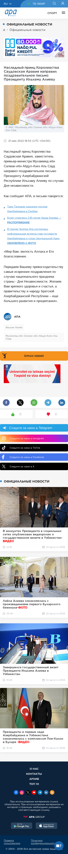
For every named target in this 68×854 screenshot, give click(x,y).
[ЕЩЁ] (62, 13)
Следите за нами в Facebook (27, 457)
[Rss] (52, 792)
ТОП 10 (34, 783)
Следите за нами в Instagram (27, 438)
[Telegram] (40, 792)
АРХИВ (34, 778)
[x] (28, 792)
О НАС (34, 768)
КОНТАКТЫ (34, 773)
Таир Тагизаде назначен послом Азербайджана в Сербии (27, 209)
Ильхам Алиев (14, 327)
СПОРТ (52, 13)
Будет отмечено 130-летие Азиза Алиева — (34, 220)
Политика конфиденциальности (44, 842)
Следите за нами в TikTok (25, 447)
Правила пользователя (12, 842)
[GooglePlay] (21, 826)
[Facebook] (16, 792)
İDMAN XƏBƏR (34, 355)
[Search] (54, 3)
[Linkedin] (46, 792)
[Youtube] (34, 792)
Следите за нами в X (22, 466)
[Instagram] (22, 792)
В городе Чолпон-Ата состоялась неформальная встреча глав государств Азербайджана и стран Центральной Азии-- (33, 236)
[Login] (62, 4)
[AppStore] (46, 826)
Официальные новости (27, 30)
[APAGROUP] (34, 817)
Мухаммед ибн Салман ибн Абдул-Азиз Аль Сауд (32, 337)
